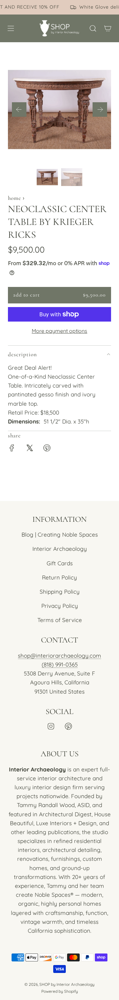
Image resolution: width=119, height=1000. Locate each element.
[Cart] (107, 28)
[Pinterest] (68, 726)
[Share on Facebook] (12, 449)
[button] (19, 109)
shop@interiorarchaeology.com (59, 655)
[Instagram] (51, 726)
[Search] (92, 28)
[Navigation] (11, 28)
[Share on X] (29, 449)
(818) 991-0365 (60, 664)
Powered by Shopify (59, 991)
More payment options (59, 331)
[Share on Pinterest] (47, 449)
